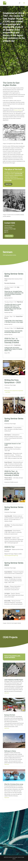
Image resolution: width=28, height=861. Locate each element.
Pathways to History (10, 751)
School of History (18, 110)
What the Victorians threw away (13, 784)
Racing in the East (9, 715)
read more (6, 693)
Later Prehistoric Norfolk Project (13, 679)
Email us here (9, 236)
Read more (8, 184)
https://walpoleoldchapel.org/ (11, 555)
